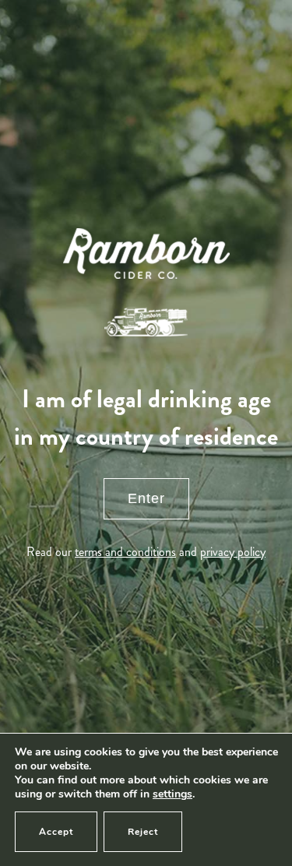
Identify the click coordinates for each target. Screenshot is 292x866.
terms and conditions (125, 552)
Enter (146, 498)
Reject (143, 832)
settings (172, 794)
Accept (56, 832)
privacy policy (233, 552)
